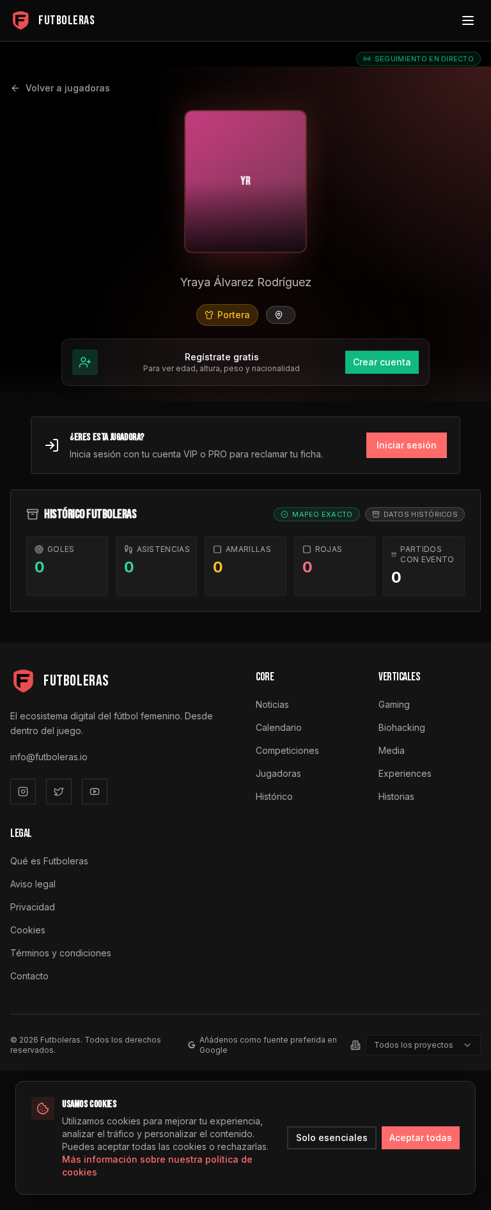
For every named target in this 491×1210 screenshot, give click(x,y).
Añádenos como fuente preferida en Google (268, 1045)
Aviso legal (33, 883)
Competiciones (287, 750)
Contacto (29, 975)
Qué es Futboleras (49, 860)
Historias (396, 796)
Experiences (405, 773)
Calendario (279, 727)
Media (391, 750)
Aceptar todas (420, 1137)
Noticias (272, 704)
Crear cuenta (382, 361)
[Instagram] (23, 791)
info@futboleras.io (49, 756)
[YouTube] (94, 791)
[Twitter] (59, 791)
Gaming (394, 704)
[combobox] (423, 1045)
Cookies (27, 929)
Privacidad (32, 906)
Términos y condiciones (60, 952)
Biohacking (401, 727)
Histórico (274, 796)
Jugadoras (278, 773)
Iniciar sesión (407, 445)
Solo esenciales (332, 1137)
